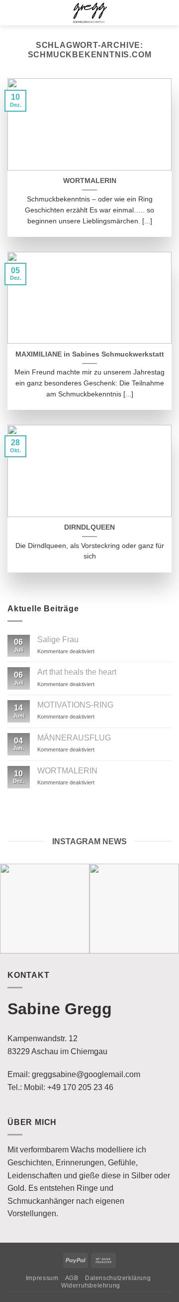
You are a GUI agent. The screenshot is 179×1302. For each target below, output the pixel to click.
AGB (72, 1278)
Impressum (42, 1278)
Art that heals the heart (76, 672)
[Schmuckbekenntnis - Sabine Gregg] (89, 12)
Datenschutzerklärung (118, 1278)
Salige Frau (58, 639)
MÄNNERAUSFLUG (74, 738)
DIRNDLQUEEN (89, 527)
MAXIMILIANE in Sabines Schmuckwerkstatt (89, 354)
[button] (12, 13)
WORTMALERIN (89, 181)
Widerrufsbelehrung (90, 1285)
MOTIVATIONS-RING (75, 705)
